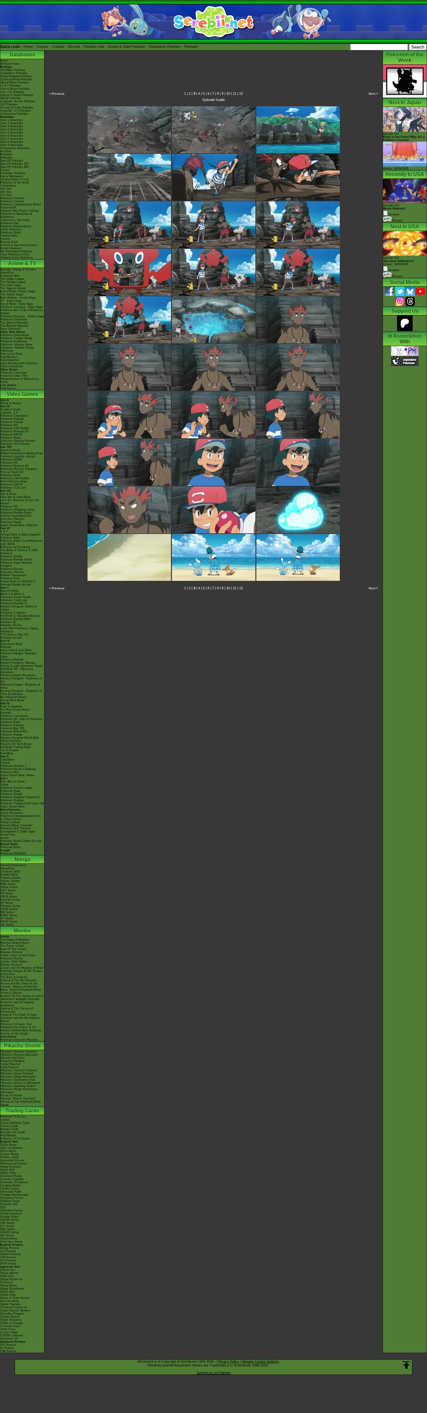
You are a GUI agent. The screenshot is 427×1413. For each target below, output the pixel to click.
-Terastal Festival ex (13, 1307)
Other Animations (11, 366)
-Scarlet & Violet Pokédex (16, 107)
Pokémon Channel (12, 725)
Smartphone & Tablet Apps (17, 831)
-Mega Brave (8, 1285)
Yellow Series (9, 887)
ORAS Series (9, 921)
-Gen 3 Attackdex (11, 126)
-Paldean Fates (10, 1201)
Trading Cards (22, 1110)
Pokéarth (191, 46)
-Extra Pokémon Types (15, 1122)
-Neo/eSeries (8, 1238)
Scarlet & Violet (10, 409)
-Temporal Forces (11, 1197)
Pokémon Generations (14, 335)
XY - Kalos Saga (11, 300)
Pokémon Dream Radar (15, 597)
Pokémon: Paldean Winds (17, 347)
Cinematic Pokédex (13, 173)
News (4, 60)
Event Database (10, 248)
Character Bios (10, 275)
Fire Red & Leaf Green (15, 709)
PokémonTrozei (10, 740)
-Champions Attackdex (15, 148)
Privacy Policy (228, 1361)
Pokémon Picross (11, 569)
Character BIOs (10, 871)
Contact (58, 46)
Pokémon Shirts (10, 232)
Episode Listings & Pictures (18, 269)
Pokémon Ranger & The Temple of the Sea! (21, 972)
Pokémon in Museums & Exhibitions (16, 215)
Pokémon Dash (10, 722)
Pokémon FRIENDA (13, 853)
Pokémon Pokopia (12, 418)
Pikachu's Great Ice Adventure (20, 1082)
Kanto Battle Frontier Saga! (18, 291)
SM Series (7, 924)
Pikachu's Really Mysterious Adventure (18, 1091)
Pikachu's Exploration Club (17, 1079)
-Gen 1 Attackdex (11, 120)
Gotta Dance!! (9, 1067)
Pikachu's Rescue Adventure (19, 1054)
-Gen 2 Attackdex (11, 123)
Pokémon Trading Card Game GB (22, 803)
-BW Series (7, 1229)
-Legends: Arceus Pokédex (17, 101)
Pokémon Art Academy (15, 547)
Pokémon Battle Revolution (18, 675)
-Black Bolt (7, 1169)
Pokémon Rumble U (13, 603)
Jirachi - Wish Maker (13, 961)
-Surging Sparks (10, 1185)
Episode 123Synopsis (394, 210)
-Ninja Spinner (9, 1273)
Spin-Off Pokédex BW (14, 166)
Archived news (9, 63)
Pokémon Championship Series (20, 204)
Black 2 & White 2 (12, 594)
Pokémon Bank (10, 537)
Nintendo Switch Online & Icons (21, 840)
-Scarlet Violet (9, 1216)
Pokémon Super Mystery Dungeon (16, 564)
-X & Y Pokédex (10, 85)
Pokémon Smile (10, 475)
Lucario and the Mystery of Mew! (21, 967)
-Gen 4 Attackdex (11, 129)
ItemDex (6, 151)
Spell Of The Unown (13, 949)
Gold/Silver (7, 759)
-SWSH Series (9, 1219)
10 (228, 93)
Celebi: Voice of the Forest (17, 955)
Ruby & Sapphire (11, 706)
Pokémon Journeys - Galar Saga (21, 307)
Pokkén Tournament (13, 575)
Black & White (9, 590)
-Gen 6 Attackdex (11, 135)
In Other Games (10, 819)
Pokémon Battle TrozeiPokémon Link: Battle (21, 542)
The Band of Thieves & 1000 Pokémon (19, 552)
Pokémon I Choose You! (16, 1024)
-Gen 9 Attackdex (11, 145)
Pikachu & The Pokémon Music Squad (20, 1103)
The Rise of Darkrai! (13, 977)
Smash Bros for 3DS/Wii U (17, 581)
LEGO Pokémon (10, 229)
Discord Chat (9, 242)
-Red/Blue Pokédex (12, 70)
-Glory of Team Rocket (15, 1298)
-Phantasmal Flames (13, 1163)
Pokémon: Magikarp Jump (17, 509)
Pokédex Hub (93, 46)
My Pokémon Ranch (13, 697)
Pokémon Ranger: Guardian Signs (18, 655)
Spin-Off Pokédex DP (14, 163)
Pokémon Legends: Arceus (17, 456)
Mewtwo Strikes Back (14, 942)
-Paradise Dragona (12, 1313)
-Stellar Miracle (10, 1316)
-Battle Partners (10, 1304)
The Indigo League (12, 278)
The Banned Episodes (14, 325)
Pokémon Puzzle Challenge (18, 769)
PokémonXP (8, 207)
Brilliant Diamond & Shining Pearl (21, 453)
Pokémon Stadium (12, 800)
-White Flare (8, 1172)
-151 (3, 1207)
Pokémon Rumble (11, 659)
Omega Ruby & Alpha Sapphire (20, 534)
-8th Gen (6, 192)
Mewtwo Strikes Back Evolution (21, 1030)
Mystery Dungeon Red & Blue (19, 737)
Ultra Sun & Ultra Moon (15, 497)
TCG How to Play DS (14, 634)
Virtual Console (10, 822)
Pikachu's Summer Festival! (18, 1070)
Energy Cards (9, 1129)
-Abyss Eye (7, 1269)
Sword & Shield (10, 450)
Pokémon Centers (12, 201)
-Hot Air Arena (9, 1301)
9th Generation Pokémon (16, 251)
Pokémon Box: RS (12, 728)
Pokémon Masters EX (14, 431)
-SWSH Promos (10, 1254)
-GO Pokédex (9, 104)
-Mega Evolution (10, 1166)
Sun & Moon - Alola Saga (16, 303)
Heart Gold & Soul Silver (16, 650)
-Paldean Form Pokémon (16, 257)
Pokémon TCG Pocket (15, 443)
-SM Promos (8, 1257)
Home (28, 46)
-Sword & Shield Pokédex (16, 95)
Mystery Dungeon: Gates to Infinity (18, 608)
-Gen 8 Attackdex (11, 141)
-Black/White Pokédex (14, 82)
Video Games (22, 394)
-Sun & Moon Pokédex (14, 88)
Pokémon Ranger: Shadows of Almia (20, 686)
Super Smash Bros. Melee (17, 775)
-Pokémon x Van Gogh (14, 220)
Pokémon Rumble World (16, 559)
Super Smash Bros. (13, 806)
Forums (42, 46)
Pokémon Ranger (11, 734)
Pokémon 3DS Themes (15, 828)
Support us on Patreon (214, 1373)
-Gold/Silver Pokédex (14, 73)
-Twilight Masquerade (14, 1194)
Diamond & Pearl (11, 644)
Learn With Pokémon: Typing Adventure (19, 630)
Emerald (5, 712)
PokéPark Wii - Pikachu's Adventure (16, 670)
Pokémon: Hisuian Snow (16, 344)
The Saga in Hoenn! (13, 288)
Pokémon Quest (10, 522)
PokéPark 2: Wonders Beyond (19, 615)
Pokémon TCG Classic (15, 1138)
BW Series (7, 912)
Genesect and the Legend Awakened (17, 1004)
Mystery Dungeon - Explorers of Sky (21, 680)
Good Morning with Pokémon (19, 363)
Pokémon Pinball (11, 794)
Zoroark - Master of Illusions (18, 986)
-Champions (8, 185)
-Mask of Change (11, 1323)
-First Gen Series (11, 1241)
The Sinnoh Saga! (11, 294)
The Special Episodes (14, 322)
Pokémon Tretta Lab (13, 600)
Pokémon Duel (9, 578)
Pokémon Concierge (13, 372)
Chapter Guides (10, 877)
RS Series (6, 893)
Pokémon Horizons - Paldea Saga (22, 316)
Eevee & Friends (11, 1095)
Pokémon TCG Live (13, 487)
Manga (22, 859)
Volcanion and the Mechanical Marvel (19, 1019)
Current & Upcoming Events (18, 245)
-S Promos (7, 1348)
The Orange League (13, 282)
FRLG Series (8, 896)
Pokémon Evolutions (13, 341)
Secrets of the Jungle (14, 1033)
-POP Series (8, 1263)
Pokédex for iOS (11, 637)
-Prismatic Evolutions (14, 1182)
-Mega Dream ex (11, 1279)
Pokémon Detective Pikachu (18, 1039)
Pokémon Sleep (10, 437)
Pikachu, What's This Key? (18, 1098)
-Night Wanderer (11, 1319)
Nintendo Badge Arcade (15, 584)
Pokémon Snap (10, 790)
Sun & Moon (8, 493)
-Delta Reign (8, 1144)
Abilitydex (6, 157)
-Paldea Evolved (10, 1213)
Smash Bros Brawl (12, 700)
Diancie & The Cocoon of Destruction (16, 1010)
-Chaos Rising (9, 1154)
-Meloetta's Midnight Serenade (20, 999)
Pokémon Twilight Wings (16, 338)
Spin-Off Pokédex (11, 160)
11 (234, 93)
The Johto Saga (10, 285)
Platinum (6, 647)
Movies (22, 930)
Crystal (5, 762)
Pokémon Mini (9, 772)
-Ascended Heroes (12, 1160)
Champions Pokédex (164, 46)
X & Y (4, 531)
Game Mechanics (11, 176)
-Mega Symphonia (12, 1288)
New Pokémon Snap (13, 481)
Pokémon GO (9, 425)
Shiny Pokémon (10, 328)
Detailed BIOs (9, 874)
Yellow (4, 784)
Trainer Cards (9, 1126)
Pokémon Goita (10, 847)
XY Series (6, 918)
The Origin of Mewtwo (14, 939)
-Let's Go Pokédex (12, 91)
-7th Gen (6, 195)
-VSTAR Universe (11, 1335)
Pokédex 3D (8, 622)
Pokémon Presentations (15, 226)
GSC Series (8, 890)
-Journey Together (12, 1179)
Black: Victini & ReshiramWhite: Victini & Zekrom (21, 991)
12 (241, 93)
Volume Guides (10, 880)
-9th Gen (6, 188)
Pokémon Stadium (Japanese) (19, 797)
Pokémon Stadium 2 (13, 765)
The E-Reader (9, 750)
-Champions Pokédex (14, 113)
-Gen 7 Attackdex (11, 138)
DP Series (6, 902)
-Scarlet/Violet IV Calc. (15, 179)
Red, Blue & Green (12, 781)
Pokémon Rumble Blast (15, 619)
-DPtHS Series (9, 1232)
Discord (74, 46)
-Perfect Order (9, 1157)
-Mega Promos (9, 1248)
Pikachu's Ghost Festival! (17, 1073)
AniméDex (7, 272)
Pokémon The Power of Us (18, 1027)
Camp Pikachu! (10, 1064)
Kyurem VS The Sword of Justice (22, 996)
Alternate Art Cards (12, 1132)
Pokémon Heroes (11, 958)
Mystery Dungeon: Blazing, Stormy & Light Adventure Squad (21, 664)
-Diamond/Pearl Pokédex (16, 79)
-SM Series (7, 1222)
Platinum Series (10, 906)
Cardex (5, 170)
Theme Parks (9, 235)
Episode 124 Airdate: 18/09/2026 (398, 261)
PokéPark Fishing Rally (15, 747)
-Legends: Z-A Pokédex (15, 110)
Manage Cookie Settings (260, 1361)
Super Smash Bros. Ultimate (19, 525)
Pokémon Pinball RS (13, 731)
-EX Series (7, 1235)
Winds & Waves (10, 403)
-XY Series (7, 1226)
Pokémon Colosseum (14, 715)
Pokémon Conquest (13, 612)
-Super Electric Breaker (15, 1310)
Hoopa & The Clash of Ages (18, 1014)
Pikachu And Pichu (12, 1057)
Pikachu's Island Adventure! (18, 1076)
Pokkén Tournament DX (15, 515)
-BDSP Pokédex (10, 98)
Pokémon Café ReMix (14, 428)
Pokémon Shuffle (11, 556)
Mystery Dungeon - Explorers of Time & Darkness (21, 692)
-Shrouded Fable (11, 1191)
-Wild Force (7, 1329)
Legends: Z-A (9, 412)
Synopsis (393, 270)
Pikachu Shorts (22, 1045)
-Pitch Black (8, 1151)
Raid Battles (8, 1135)
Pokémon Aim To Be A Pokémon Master (21, 312)
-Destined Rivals (11, 1176)
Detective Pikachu (12, 518)
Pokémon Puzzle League (16, 787)
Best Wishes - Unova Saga (18, 297)
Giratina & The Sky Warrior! (18, 980)
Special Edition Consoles (16, 825)
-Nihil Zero (7, 1276)
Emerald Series (10, 899)
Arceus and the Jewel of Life (19, 983)
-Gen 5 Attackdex (11, 132)
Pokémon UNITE (11, 434)
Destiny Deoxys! (11, 964)
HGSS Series (9, 909)
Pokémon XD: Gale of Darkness (21, 719)
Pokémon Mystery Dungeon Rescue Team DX (18, 470)
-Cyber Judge (9, 1332)
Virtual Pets (7, 834)
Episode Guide (214, 100)
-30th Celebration (11, 1147)
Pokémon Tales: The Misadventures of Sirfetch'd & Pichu (19, 379)
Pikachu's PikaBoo (12, 1061)
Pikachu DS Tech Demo (16, 744)
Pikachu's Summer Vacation (18, 1051)
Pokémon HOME (11, 459)
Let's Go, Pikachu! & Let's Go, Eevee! (20, 502)
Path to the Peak (11, 353)
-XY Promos (8, 1260)
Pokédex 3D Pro (11, 625)
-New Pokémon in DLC (15, 254)
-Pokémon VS (9, 1338)
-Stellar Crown (9, 1188)
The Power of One (12, 946)
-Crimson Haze (10, 1326)
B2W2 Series (8, 915)
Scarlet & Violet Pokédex (126, 46)
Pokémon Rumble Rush (15, 512)
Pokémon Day (9, 223)
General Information (13, 865)
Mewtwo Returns (11, 952)
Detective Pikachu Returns (17, 440)
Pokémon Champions (14, 415)
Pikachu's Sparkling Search (18, 1086)
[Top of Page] (406, 1365)
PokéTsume (8, 388)
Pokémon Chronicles (13, 319)
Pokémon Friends (11, 422)
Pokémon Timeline (12, 198)
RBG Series (8, 884)
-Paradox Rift (9, 1204)
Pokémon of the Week (14, 182)
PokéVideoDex (9, 360)
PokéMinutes (8, 357)
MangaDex (7, 868)
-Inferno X (6, 1282)
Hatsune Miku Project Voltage (19, 210)
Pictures (397, 220)
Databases (22, 54)
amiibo (4, 837)
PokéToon (6, 350)
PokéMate (6, 753)
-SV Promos (8, 1251)
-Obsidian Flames (11, 1210)
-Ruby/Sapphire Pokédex (16, 76)
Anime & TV (22, 263)
